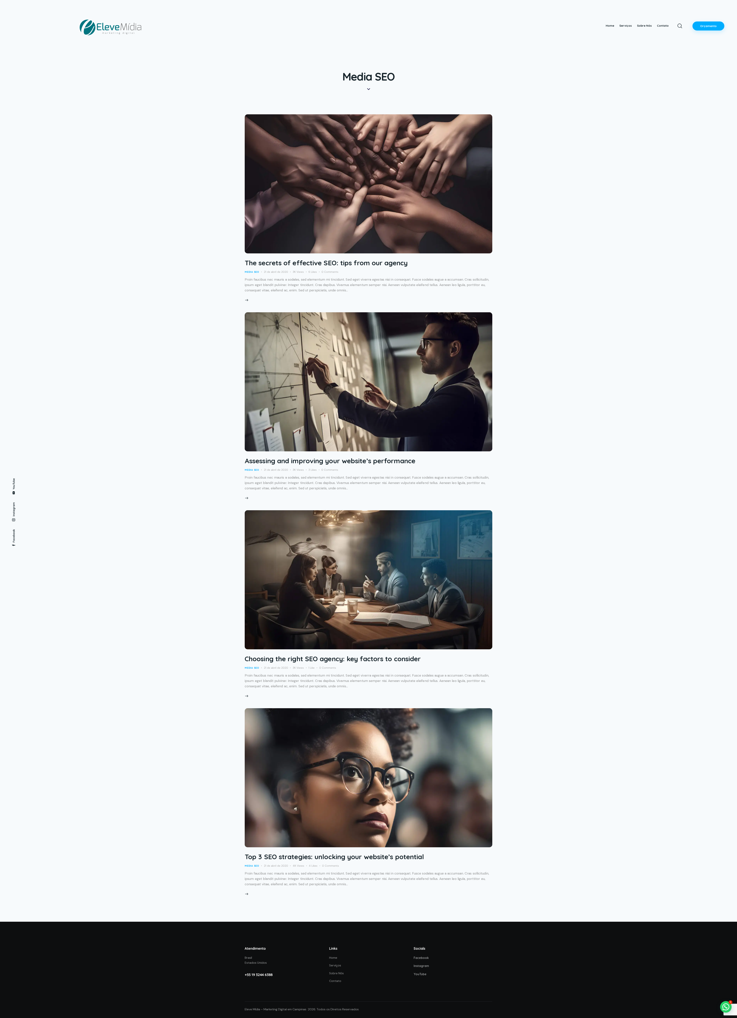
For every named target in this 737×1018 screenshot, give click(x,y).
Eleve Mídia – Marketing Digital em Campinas (275, 1009)
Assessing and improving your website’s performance (330, 461)
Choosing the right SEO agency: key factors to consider (333, 658)
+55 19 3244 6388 (259, 974)
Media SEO (252, 271)
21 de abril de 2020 (276, 272)
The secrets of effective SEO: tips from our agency (326, 263)
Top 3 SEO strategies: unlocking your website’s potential (334, 856)
